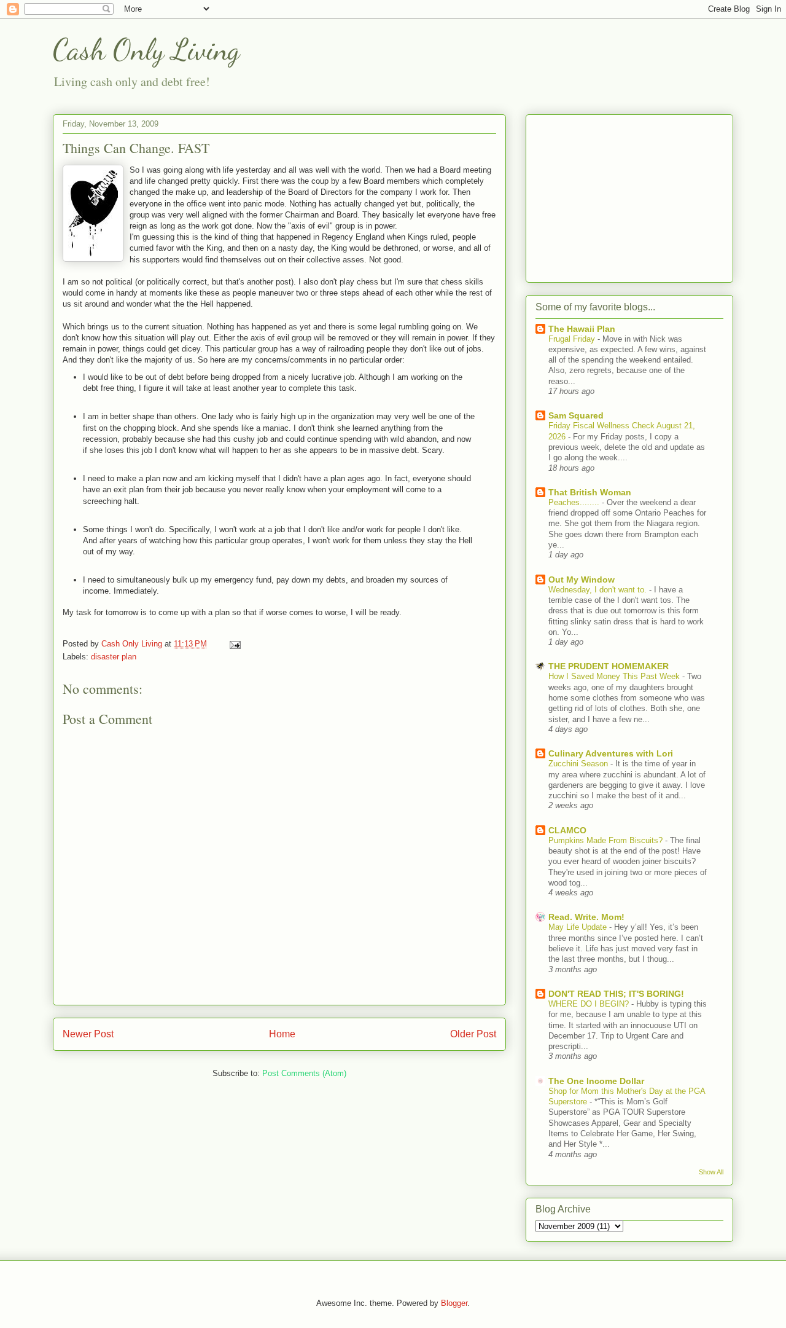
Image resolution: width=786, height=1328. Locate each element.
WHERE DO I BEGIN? (589, 1003)
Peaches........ (575, 502)
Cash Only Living (146, 49)
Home (282, 1034)
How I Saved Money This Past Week (615, 676)
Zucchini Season (579, 763)
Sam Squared (576, 415)
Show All (711, 1172)
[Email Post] (234, 643)
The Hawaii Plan (581, 329)
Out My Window (581, 579)
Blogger (454, 1303)
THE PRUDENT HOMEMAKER (608, 666)
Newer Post (88, 1034)
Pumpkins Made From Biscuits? (606, 840)
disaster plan (113, 656)
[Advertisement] (629, 196)
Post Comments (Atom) (304, 1073)
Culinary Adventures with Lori (610, 753)
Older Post (473, 1034)
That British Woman (589, 492)
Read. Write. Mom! (586, 917)
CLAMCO (567, 830)
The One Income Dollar (596, 1081)
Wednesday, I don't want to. (598, 589)
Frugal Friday (572, 339)
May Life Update (578, 927)
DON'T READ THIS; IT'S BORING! (616, 994)
